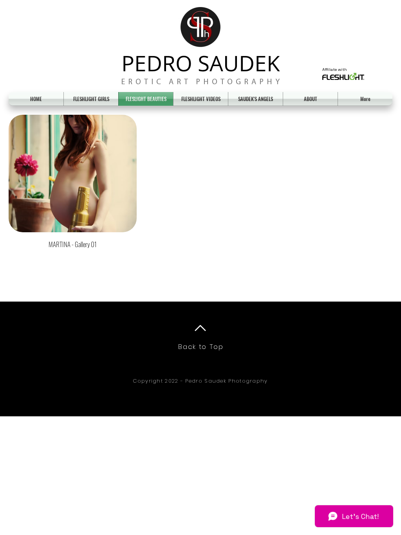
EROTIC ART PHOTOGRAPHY (202, 82)
